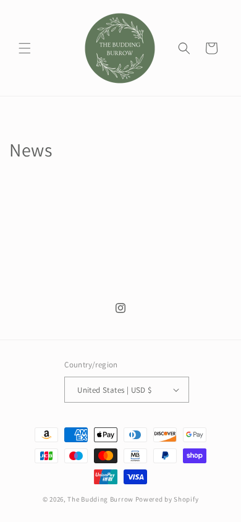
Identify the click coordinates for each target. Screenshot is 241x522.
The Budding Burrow (100, 499)
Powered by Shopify (167, 499)
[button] (24, 48)
